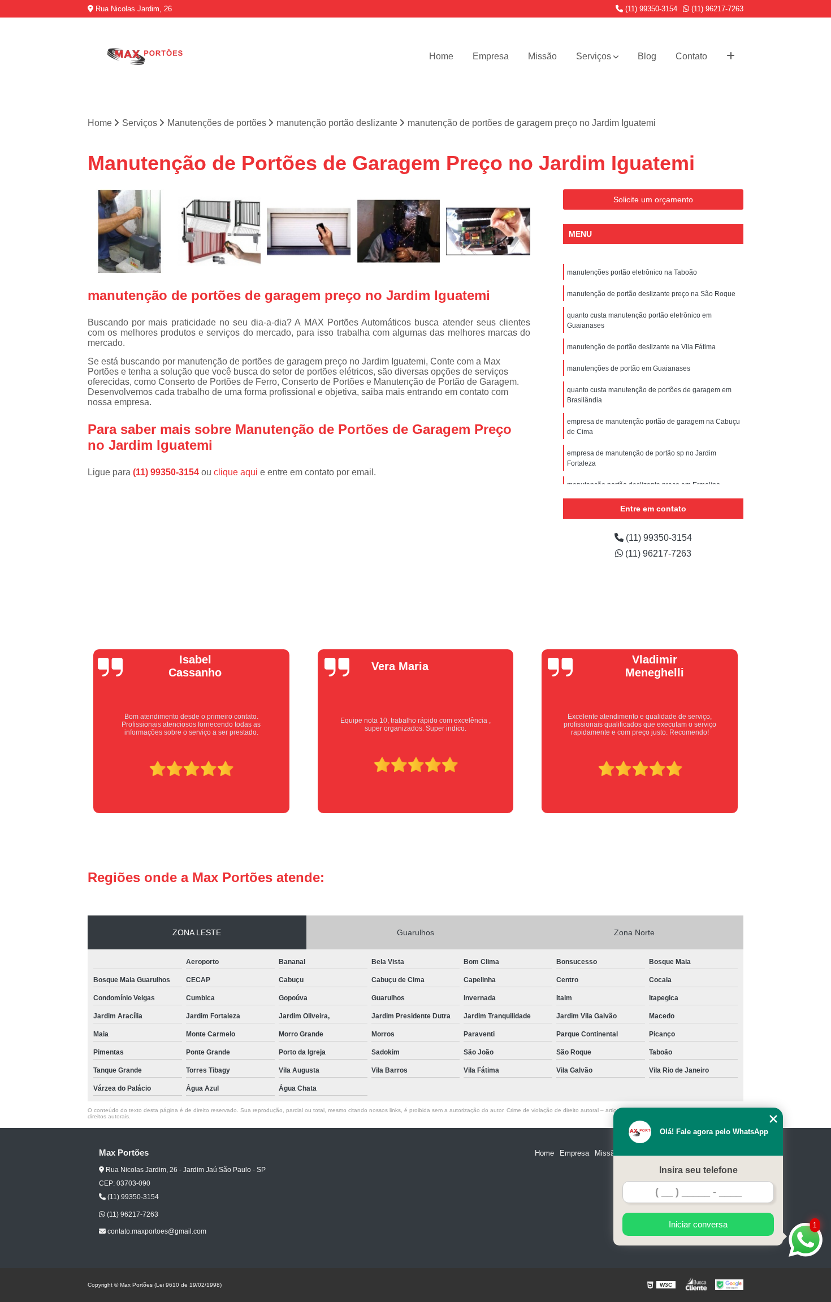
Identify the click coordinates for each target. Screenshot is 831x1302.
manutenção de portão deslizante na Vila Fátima (641, 347)
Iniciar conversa (698, 1224)
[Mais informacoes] (730, 56)
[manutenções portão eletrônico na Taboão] (488, 231)
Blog (647, 56)
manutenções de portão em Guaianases (628, 368)
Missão (542, 56)
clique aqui (236, 472)
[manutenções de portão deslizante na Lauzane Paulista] (309, 231)
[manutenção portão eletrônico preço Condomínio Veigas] (130, 231)
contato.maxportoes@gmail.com (156, 1231)
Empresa (491, 56)
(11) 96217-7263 (716, 9)
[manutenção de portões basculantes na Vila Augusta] (399, 231)
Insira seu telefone (698, 1170)
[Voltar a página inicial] (144, 56)
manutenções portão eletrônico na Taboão (632, 272)
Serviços (593, 56)
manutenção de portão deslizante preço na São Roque (651, 294)
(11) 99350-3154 (650, 9)
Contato (691, 56)
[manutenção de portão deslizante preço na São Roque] (220, 231)
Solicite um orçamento (653, 199)
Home (441, 56)
